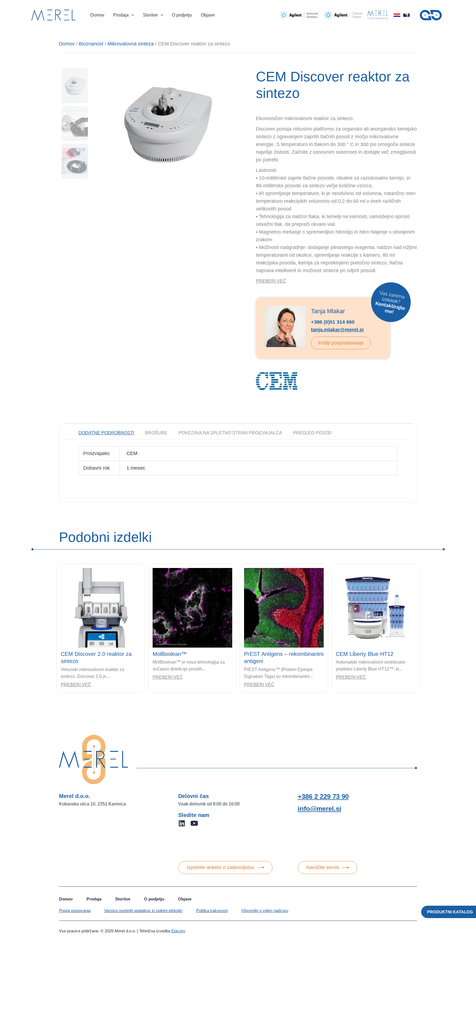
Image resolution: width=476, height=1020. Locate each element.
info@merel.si (319, 808)
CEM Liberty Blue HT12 (364, 654)
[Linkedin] (181, 823)
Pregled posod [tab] (312, 433)
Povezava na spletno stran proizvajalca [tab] (230, 433)
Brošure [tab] (156, 433)
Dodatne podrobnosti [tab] (106, 433)
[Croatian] (397, 15)
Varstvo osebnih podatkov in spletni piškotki (143, 910)
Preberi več (76, 684)
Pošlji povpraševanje (341, 343)
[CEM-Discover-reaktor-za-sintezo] (166, 123)
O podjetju (154, 899)
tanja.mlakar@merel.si (337, 329)
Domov (67, 44)
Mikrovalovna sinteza (130, 44)
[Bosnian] (406, 15)
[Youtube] (194, 823)
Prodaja (93, 899)
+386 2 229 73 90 (323, 796)
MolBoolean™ (170, 654)
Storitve (122, 899)
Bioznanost (91, 44)
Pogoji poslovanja (74, 910)
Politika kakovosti (212, 910)
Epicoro (178, 931)
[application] (131, 15)
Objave (184, 899)
